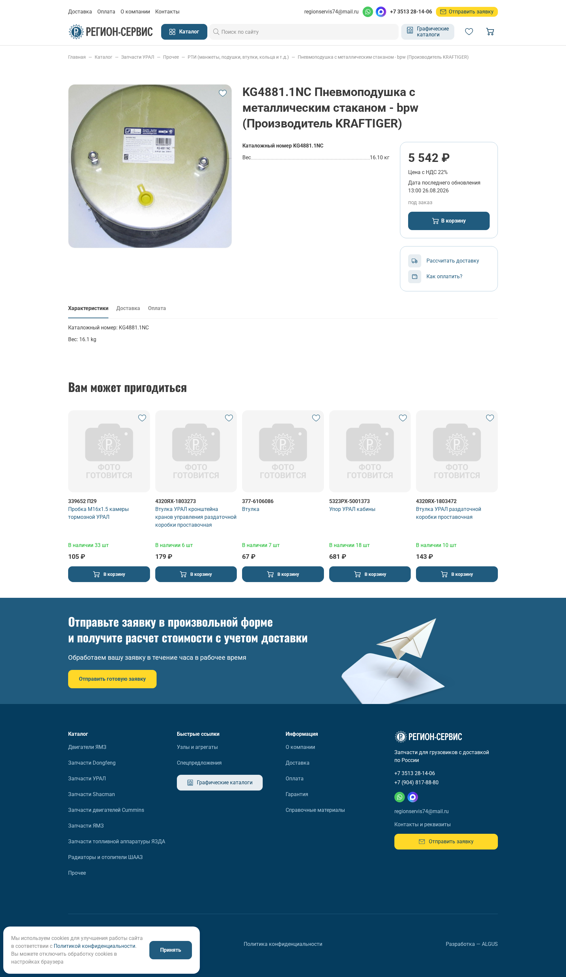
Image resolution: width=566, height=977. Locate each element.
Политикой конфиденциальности (94, 946)
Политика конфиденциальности (283, 944)
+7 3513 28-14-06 (411, 12)
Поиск (216, 32)
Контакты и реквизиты (422, 824)
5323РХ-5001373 (349, 501)
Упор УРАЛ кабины (352, 509)
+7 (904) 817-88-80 (416, 782)
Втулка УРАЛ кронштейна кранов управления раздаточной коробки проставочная (195, 517)
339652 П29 (82, 501)
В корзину (453, 221)
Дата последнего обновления (444, 183)
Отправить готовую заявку (112, 679)
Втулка (250, 509)
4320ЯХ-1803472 (436, 501)
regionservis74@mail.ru (331, 12)
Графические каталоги (433, 32)
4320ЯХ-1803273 (175, 501)
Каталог (189, 32)
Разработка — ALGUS (472, 944)
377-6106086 (258, 501)
